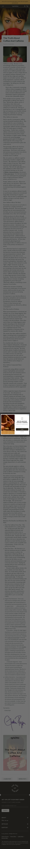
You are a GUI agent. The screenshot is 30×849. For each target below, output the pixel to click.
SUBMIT (22, 429)
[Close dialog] (28, 415)
